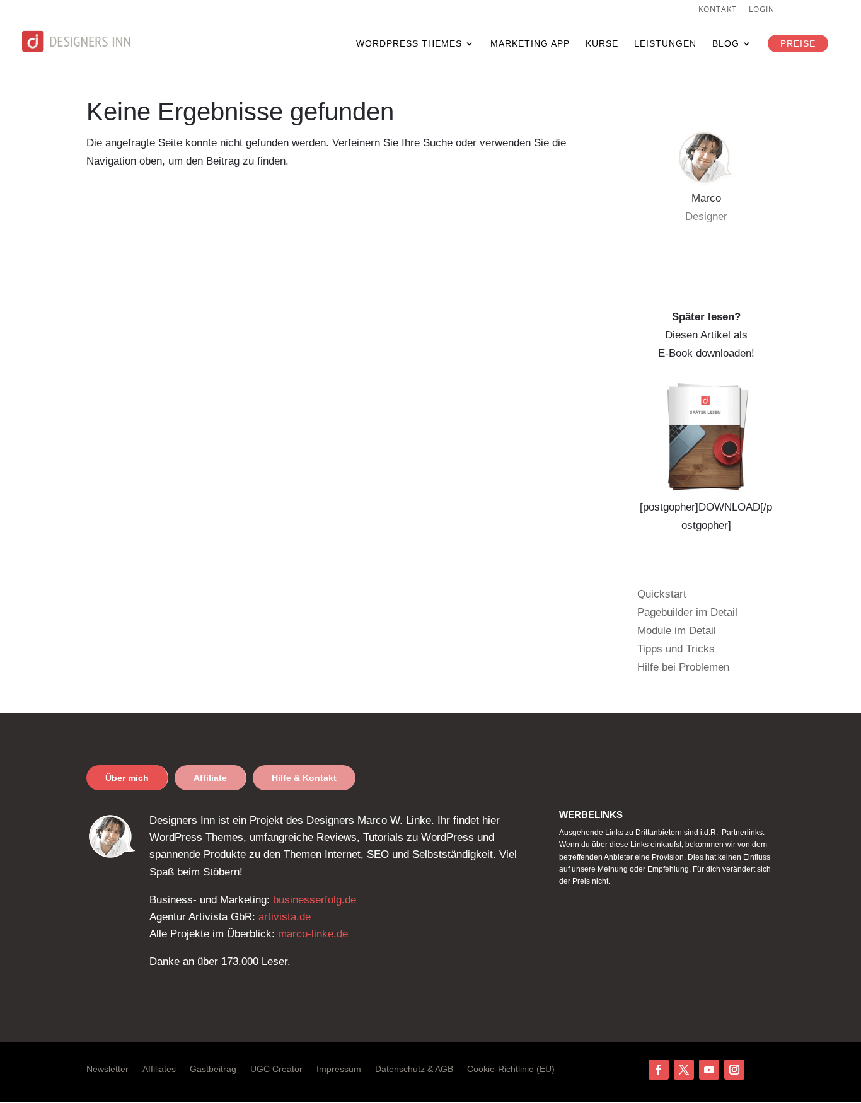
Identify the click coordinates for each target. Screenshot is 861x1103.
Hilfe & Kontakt (304, 778)
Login (762, 10)
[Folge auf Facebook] (659, 1070)
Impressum (338, 1069)
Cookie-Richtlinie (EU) (511, 1069)
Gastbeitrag (213, 1069)
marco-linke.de (313, 934)
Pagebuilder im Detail (687, 612)
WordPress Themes (409, 44)
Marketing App (530, 44)
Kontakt (717, 10)
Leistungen (665, 44)
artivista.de (284, 917)
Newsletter (107, 1069)
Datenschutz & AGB (414, 1069)
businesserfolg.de (314, 900)
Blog (725, 44)
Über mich (127, 778)
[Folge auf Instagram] (734, 1070)
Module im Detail (676, 631)
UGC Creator (276, 1069)
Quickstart (661, 594)
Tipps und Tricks (676, 649)
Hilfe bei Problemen (683, 667)
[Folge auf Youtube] (709, 1070)
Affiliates (159, 1069)
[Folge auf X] (684, 1070)
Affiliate (210, 778)
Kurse (602, 44)
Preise (798, 43)
